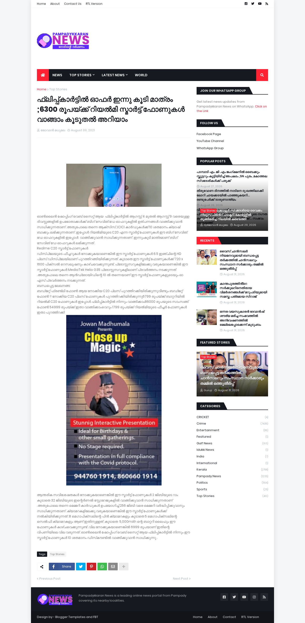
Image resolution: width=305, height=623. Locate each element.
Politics (232, 482)
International (232, 463)
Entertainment (232, 430)
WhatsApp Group (210, 148)
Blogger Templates (70, 617)
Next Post (180, 578)
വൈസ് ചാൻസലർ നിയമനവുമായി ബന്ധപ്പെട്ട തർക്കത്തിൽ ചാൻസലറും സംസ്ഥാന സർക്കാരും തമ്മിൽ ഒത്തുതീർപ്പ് (241, 260)
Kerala (232, 469)
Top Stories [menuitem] (80, 75)
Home (41, 89)
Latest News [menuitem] (113, 75)
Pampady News (232, 476)
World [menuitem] (141, 75)
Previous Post (50, 578)
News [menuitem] (57, 75)
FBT (95, 617)
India (232, 456)
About (213, 617)
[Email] (113, 566)
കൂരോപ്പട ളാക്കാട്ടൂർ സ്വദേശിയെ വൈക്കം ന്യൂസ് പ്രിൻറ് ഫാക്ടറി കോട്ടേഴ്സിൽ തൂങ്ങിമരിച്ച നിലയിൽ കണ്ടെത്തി (231, 214)
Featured (232, 436)
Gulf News (232, 443)
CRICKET (232, 417)
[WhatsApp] (102, 566)
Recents (207, 240)
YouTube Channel (210, 141)
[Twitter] (81, 566)
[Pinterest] (91, 566)
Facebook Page (209, 134)
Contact (229, 617)
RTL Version (250, 617)
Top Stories (58, 89)
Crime (232, 423)
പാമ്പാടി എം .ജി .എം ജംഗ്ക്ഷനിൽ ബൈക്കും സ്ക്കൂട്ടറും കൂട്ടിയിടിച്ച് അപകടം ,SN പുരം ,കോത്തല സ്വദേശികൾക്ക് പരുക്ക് (232, 176)
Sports (232, 489)
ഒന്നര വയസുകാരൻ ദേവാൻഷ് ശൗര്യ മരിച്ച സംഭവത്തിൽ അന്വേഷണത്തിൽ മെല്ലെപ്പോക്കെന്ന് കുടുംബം (242, 318)
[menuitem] (43, 75)
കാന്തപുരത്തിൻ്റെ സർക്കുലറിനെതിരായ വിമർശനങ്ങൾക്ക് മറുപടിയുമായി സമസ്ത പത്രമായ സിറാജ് (243, 290)
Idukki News (232, 449)
